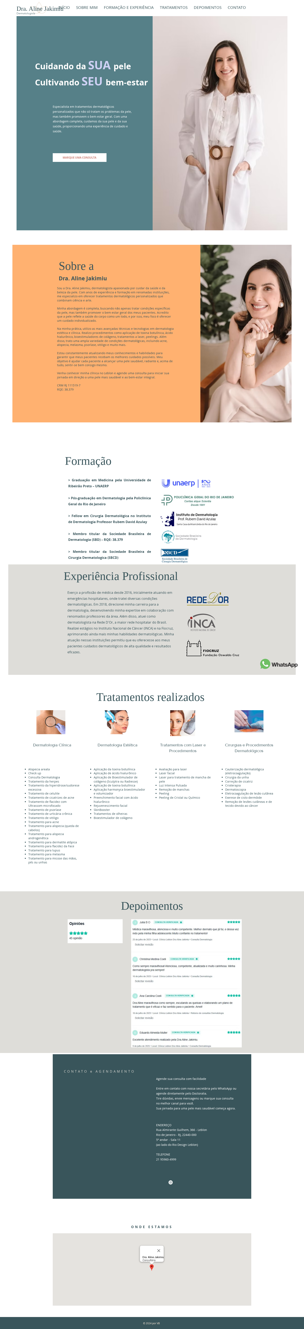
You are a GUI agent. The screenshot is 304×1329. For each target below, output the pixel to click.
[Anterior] (6, 986)
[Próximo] (297, 986)
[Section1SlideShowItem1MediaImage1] (152, 1042)
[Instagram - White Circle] (171, 1182)
